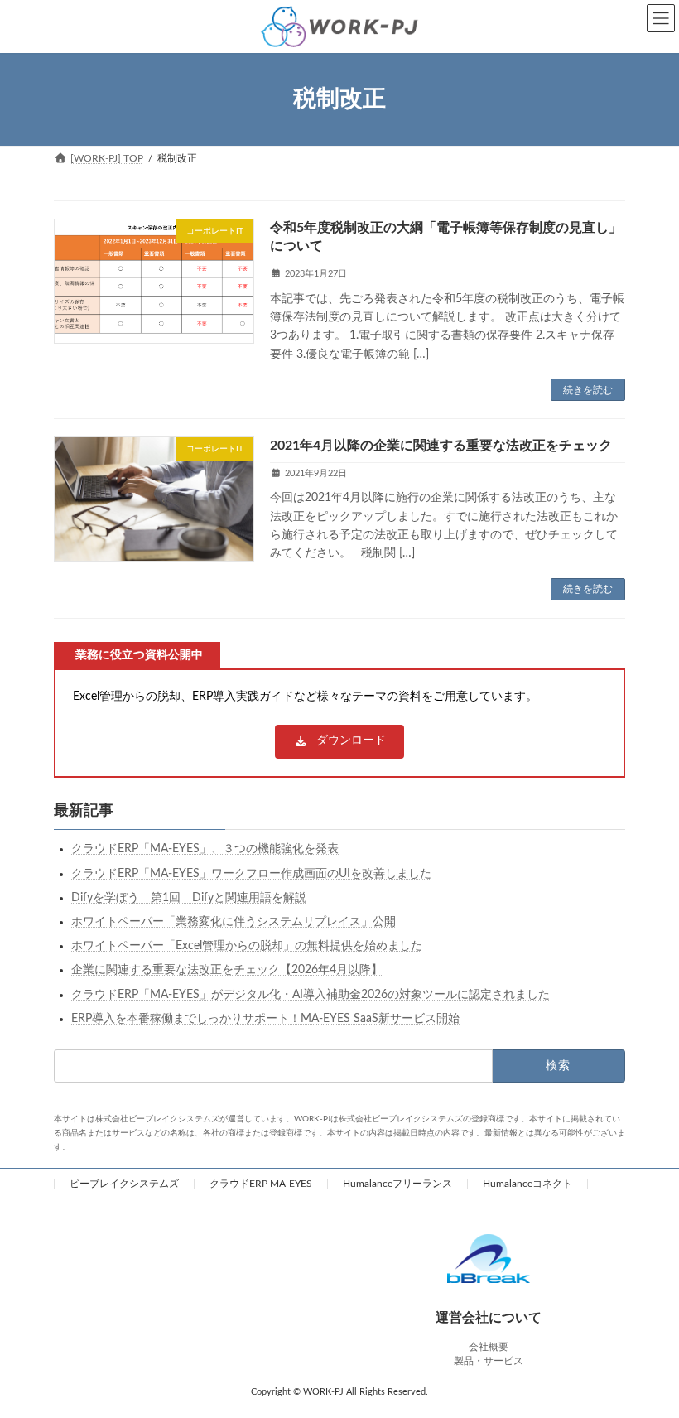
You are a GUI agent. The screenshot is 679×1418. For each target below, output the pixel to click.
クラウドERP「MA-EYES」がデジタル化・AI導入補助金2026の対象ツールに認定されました (310, 994)
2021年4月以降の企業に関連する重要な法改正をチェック (441, 445)
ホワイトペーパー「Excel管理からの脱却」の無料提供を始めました (246, 946)
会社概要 (488, 1347)
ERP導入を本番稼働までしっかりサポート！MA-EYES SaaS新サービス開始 (265, 1019)
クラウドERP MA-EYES (260, 1184)
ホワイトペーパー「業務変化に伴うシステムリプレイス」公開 (233, 922)
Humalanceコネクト (527, 1184)
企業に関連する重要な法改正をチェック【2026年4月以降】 (227, 970)
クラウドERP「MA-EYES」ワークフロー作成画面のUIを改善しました (251, 874)
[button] (339, 742)
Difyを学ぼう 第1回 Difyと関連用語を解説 (188, 898)
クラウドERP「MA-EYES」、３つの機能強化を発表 (205, 849)
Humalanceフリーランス (397, 1184)
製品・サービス (488, 1361)
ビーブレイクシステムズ (124, 1184)
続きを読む (588, 390)
